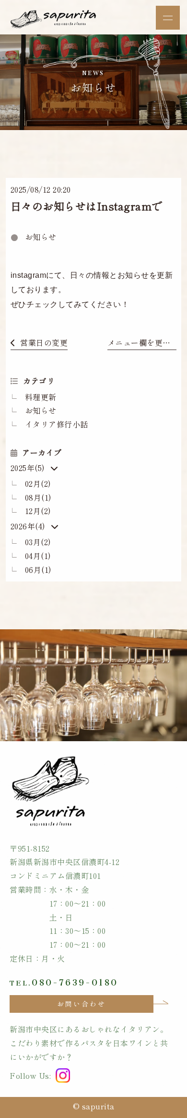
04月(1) (38, 555)
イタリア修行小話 (56, 424)
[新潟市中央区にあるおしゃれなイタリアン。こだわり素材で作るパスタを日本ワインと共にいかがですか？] (55, 23)
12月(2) (38, 510)
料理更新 (41, 397)
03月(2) (38, 542)
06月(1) (38, 569)
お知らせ (41, 236)
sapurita (98, 1106)
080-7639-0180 (64, 980)
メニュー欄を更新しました (141, 342)
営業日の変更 (44, 342)
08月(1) (38, 497)
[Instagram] (63, 1075)
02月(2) (38, 483)
